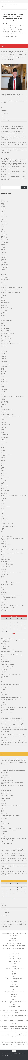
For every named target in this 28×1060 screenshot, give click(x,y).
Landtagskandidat (4, 411)
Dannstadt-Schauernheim (6, 320)
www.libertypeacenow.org (6, 95)
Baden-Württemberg (5, 302)
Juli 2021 (3, 209)
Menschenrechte (4, 437)
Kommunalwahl (4, 401)
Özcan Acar (3, 459)
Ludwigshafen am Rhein (6, 424)
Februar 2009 (4, 261)
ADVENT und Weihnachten (6, 536)
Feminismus (3, 353)
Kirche (2, 398)
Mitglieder (3, 440)
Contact (2, 556)
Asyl (2, 297)
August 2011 (3, 224)
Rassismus (3, 478)
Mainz (2, 426)
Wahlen (2, 528)
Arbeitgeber (3, 294)
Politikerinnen (4, 473)
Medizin (2, 432)
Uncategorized (4, 520)
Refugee (3, 482)
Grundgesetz (4, 378)
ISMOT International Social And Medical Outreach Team (12, 396)
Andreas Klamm (4, 285)
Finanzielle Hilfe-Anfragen (6, 566)
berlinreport (3, 546)
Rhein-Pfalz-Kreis (5, 490)
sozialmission (4, 601)
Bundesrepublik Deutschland (7, 308)
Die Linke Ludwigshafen (6, 330)
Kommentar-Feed (6, 116)
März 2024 (3, 208)
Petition (2, 464)
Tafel (2, 513)
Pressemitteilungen (5, 591)
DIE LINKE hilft (4, 327)
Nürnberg (3, 452)
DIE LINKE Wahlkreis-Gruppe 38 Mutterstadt (10, 343)
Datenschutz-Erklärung (6, 558)
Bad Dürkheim (4, 300)
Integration (3, 391)
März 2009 (3, 259)
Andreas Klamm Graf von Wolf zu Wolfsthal (10, 289)
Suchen (2, 184)
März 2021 (3, 214)
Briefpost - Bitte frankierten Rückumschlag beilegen (12, 553)
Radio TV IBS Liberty (5, 477)
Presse (2, 475)
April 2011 (3, 231)
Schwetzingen (4, 496)
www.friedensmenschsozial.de (7, 59)
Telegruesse (3, 518)
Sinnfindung (3, 498)
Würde (2, 531)
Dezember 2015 (4, 221)
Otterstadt (3, 457)
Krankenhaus (4, 404)
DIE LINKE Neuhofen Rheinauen (7, 333)
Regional (3, 483)
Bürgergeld (3, 315)
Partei (2, 462)
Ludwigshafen (4, 422)
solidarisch (3, 501)
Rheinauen (3, 492)
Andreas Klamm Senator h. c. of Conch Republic (11, 292)
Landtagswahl (4, 412)
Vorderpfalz (3, 525)
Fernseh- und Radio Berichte (7, 564)
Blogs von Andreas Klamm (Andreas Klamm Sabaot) (12, 549)
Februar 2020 (4, 219)
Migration (3, 439)
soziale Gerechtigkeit (5, 506)
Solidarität (3, 503)
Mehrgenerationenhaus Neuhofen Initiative (10, 582)
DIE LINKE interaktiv (5, 328)
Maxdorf (3, 429)
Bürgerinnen (3, 317)
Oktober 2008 (4, 267)
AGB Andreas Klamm (5, 540)
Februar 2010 (4, 254)
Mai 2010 (3, 249)
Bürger (2, 313)
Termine (3, 604)
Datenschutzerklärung (5, 559)
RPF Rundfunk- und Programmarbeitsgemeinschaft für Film (14, 495)
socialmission (4, 599)
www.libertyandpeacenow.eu (20, 95)
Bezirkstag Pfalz (4, 305)
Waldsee (3, 529)
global (2, 376)
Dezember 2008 (4, 264)
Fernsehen (3, 355)
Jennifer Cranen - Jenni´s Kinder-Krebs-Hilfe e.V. (11, 572)
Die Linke (3, 325)
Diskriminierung (4, 345)
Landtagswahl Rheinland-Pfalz (7, 414)
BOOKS (2, 551)
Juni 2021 (3, 211)
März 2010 (3, 252)
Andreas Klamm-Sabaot (6, 544)
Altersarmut (3, 282)
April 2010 (3, 251)
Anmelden (4, 110)
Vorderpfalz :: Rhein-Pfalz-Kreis (7, 526)
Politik (2, 470)
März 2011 (3, 232)
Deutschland (3, 322)
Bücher (2, 554)
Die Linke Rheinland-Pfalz (6, 338)
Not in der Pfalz (4, 586)
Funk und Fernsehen (5, 365)
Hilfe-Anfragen (4, 568)
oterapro (3, 455)
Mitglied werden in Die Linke (7, 584)
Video (2, 609)
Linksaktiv (3, 419)
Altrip (2, 284)
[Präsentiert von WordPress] (7, 1055)
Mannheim (3, 427)
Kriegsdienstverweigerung (6, 409)
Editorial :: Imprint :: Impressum (7, 563)
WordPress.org (5, 120)
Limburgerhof (4, 417)
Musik (2, 445)
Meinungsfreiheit (4, 434)
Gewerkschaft (4, 373)
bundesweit (3, 312)
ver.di (2, 521)
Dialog (2, 323)
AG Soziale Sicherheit (5, 279)
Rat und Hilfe (3, 480)
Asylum (2, 299)
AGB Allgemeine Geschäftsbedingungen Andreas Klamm (13, 538)
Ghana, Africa (3, 374)
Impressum (3, 569)
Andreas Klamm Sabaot (6, 290)
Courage (3, 318)
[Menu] (26, 1)
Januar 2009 (3, 262)
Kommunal (3, 399)
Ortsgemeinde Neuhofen (6, 454)
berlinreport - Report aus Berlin (7, 548)
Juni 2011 (3, 228)
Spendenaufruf (4, 602)
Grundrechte (3, 379)
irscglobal (3, 394)
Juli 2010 (3, 246)
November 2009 (4, 256)
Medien (2, 431)
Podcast (2, 589)
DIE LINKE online (4, 335)
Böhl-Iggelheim (4, 307)
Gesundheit (3, 371)
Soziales (2, 508)
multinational (4, 442)
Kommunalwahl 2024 (5, 402)
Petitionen (3, 465)
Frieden (2, 363)
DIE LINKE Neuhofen (5, 332)
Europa (2, 350)
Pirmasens (3, 468)
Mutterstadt (3, 447)
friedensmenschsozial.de (7, 1)
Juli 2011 (3, 226)
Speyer (2, 510)
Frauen (2, 360)
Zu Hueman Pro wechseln (21, 1055)
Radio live (3, 594)
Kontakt (2, 576)
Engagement (4, 346)
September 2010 (4, 242)
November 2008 (4, 265)
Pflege (2, 467)
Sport (2, 511)
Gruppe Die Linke (4, 383)
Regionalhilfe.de (7, 12)
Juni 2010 (3, 247)
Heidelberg (3, 384)
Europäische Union (5, 351)
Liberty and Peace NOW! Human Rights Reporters (11, 416)
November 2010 (4, 239)
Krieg (2, 407)
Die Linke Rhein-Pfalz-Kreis (7, 337)
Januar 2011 (3, 236)
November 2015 (4, 223)
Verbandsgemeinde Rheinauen (7, 523)
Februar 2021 (4, 216)
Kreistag (2, 406)
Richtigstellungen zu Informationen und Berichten (11, 596)
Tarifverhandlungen (5, 515)
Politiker (2, 472)
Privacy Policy (4, 592)
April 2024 (3, 206)
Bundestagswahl (4, 310)
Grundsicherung (4, 381)
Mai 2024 (3, 204)
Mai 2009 (3, 257)
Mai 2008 (3, 269)
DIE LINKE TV (4, 340)
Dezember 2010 (4, 237)
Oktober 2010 (4, 241)
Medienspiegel (4, 581)
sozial (2, 505)
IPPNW (2, 393)
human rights (4, 389)
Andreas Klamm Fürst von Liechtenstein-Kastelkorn (12, 287)
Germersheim (4, 366)
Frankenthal (3, 358)
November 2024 (4, 201)
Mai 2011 (3, 229)
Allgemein (3, 280)
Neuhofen (3, 449)
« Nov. (13, 633)
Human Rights (4, 388)
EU (1, 348)
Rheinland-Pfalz (4, 493)
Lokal (2, 421)
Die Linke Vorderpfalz (5, 341)
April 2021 (3, 213)
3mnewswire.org (4, 277)
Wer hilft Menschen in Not (6, 610)
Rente (2, 488)
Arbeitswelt (3, 295)
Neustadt (3, 450)
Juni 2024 (3, 203)
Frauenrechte (4, 361)
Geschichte (3, 368)
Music (2, 444)
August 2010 (3, 244)
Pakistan (3, 460)
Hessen (2, 386)
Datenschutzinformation (6, 561)
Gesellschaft (3, 370)
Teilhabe (3, 516)
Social (2, 500)
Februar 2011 (4, 234)
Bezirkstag (3, 304)
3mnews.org (3, 276)
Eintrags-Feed (5, 113)
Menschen (3, 435)
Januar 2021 (3, 218)
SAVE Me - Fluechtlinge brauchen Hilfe (9, 597)
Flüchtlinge (3, 356)
